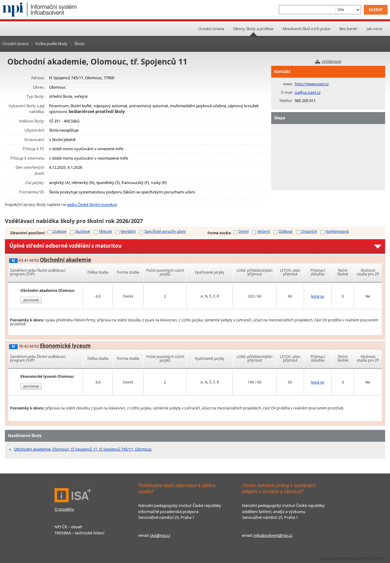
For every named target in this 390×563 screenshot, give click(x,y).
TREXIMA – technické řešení (79, 533)
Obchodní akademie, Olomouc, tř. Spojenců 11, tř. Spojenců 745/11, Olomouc (83, 449)
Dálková (285, 231)
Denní (244, 231)
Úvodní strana (211, 28)
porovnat (31, 300)
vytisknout (331, 61)
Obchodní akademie (65, 259)
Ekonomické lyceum (65, 345)
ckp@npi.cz (160, 535)
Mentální (128, 231)
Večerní (263, 231)
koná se (317, 296)
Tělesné (105, 231)
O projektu (64, 509)
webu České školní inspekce (92, 204)
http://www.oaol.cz (312, 84)
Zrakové (59, 231)
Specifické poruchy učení (165, 231)
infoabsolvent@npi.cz (273, 535)
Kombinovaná (337, 231)
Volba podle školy (51, 43)
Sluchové (82, 231)
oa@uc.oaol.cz (308, 92)
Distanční (309, 231)
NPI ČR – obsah (68, 526)
